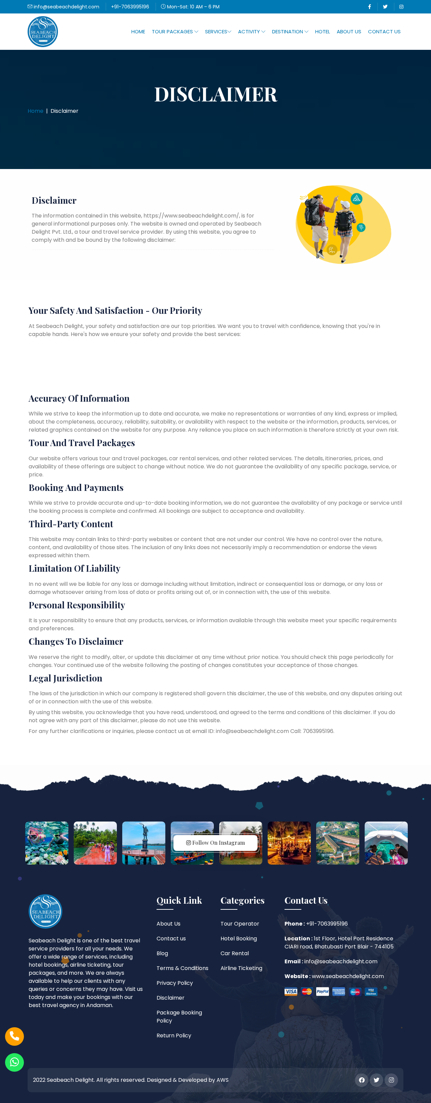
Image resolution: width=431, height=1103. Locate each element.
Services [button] (216, 31)
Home (138, 31)
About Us (349, 31)
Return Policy (174, 1035)
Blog (162, 953)
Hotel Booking (239, 938)
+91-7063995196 (130, 6)
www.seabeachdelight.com (347, 976)
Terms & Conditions (182, 968)
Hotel (322, 31)
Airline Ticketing (241, 968)
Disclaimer (171, 998)
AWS (223, 1080)
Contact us (171, 938)
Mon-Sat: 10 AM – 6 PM (193, 6)
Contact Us (384, 31)
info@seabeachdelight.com (65, 6)
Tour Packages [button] (173, 31)
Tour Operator (240, 924)
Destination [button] (288, 31)
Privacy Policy (175, 983)
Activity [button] (249, 31)
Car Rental (235, 953)
